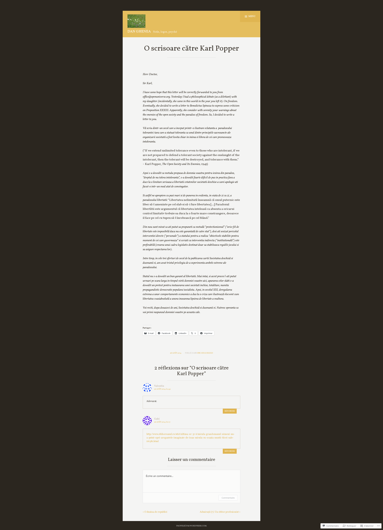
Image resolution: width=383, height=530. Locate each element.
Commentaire (228, 497)
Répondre (230, 411)
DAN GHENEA (139, 31)
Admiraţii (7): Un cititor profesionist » (220, 512)
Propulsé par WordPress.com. (191, 526)
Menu (252, 16)
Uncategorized (205, 353)
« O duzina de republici (155, 512)
